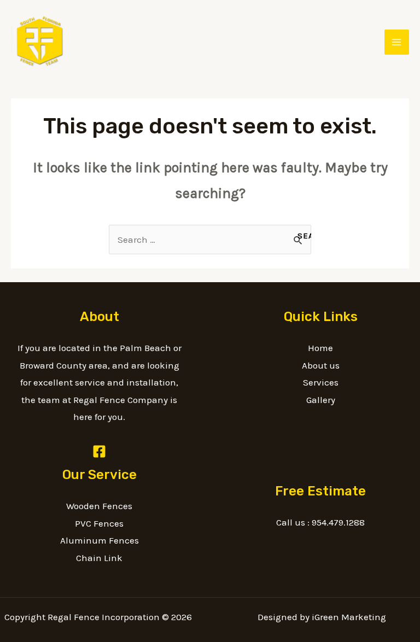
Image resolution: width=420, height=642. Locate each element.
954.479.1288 (338, 522)
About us (321, 365)
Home (320, 347)
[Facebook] (99, 451)
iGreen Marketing (349, 616)
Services (321, 382)
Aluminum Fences (99, 540)
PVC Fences (99, 523)
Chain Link (99, 557)
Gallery (320, 399)
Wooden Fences (99, 505)
